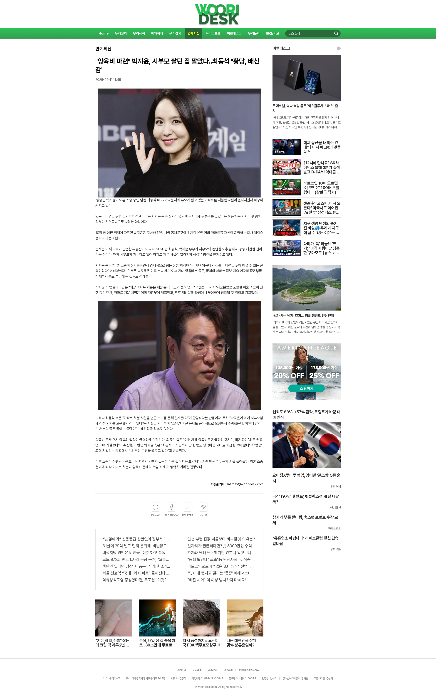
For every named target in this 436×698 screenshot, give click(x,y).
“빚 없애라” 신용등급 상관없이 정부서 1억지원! (136, 539)
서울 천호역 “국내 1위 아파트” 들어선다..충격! (136, 573)
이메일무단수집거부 (249, 670)
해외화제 (157, 33)
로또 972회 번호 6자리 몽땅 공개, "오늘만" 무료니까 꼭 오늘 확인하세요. (136, 559)
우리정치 (121, 33)
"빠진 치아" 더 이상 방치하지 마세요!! (216, 579)
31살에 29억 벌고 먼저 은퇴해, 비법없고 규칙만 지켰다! (136, 545)
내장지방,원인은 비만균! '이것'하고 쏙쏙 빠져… (136, 552)
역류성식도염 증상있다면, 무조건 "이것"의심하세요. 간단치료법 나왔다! (136, 579)
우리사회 (139, 33)
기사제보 (197, 670)
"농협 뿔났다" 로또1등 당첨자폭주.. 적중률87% (221, 559)
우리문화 (254, 33)
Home (104, 33)
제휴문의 (212, 670)
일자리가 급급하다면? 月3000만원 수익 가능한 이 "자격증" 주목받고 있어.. (221, 545)
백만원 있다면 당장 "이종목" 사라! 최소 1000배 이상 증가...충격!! (136, 566)
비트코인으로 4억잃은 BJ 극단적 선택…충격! (221, 566)
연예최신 (193, 33)
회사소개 (181, 670)
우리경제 (175, 33)
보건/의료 (272, 33)
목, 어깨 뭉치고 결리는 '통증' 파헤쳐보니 (219, 573)
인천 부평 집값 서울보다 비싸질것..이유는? (221, 539)
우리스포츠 (213, 33)
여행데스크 (234, 33)
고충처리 (228, 670)
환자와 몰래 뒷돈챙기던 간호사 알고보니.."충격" (221, 552)
